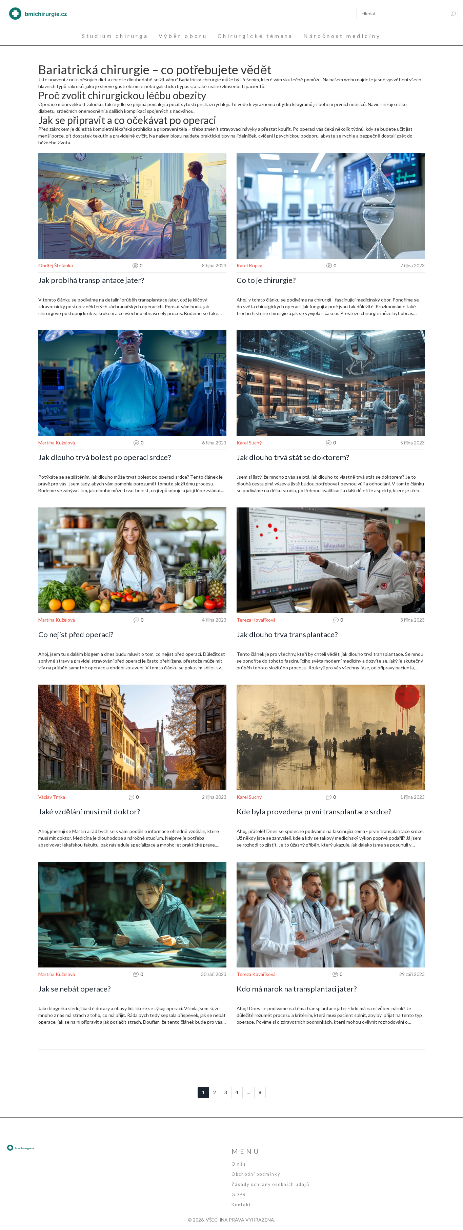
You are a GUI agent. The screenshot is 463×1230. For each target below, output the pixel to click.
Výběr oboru (183, 36)
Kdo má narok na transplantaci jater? (297, 989)
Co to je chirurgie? (266, 280)
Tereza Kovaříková (256, 620)
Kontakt (241, 1204)
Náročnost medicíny (342, 36)
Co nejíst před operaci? (76, 634)
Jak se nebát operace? (74, 989)
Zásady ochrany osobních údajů (270, 1184)
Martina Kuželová (56, 442)
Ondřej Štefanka (55, 265)
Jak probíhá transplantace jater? (91, 280)
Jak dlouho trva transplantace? (287, 634)
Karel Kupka (249, 265)
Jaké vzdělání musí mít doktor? (89, 812)
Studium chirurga (115, 36)
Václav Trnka (51, 797)
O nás (239, 1164)
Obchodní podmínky (256, 1174)
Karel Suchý (249, 442)
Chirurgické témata (255, 36)
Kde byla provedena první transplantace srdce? (314, 812)
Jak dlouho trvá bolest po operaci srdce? (104, 457)
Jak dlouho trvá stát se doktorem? (293, 457)
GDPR (239, 1194)
